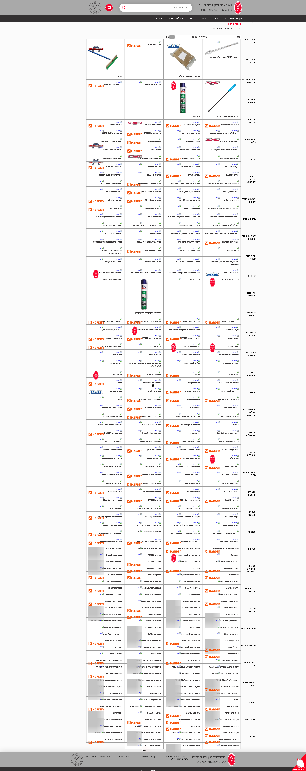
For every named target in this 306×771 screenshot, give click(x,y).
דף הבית (238, 28)
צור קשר (158, 18)
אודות (191, 18)
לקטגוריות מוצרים (233, 18)
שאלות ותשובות (175, 18)
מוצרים (216, 18)
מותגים (203, 18)
